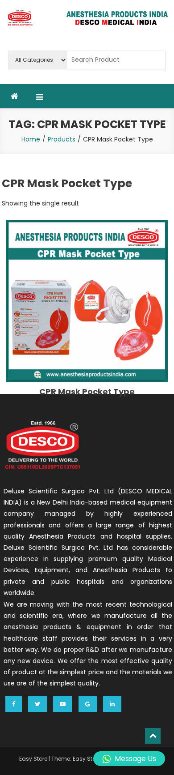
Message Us (135, 759)
